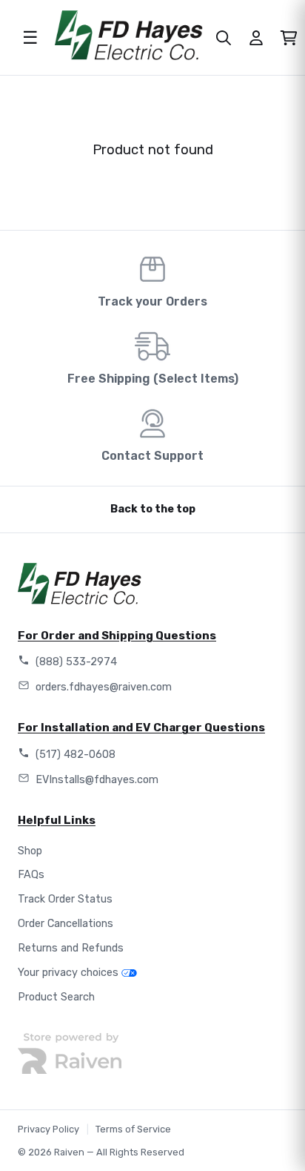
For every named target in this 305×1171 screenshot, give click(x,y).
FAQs (31, 874)
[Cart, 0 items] (289, 38)
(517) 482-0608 (75, 754)
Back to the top (152, 509)
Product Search (56, 997)
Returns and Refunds (71, 948)
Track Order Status (65, 899)
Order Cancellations (65, 923)
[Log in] (256, 38)
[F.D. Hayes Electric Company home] (129, 35)
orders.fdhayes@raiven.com (104, 687)
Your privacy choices (68, 972)
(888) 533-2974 (76, 662)
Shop (30, 851)
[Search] (223, 38)
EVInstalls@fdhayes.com (97, 779)
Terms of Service (133, 1129)
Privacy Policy (48, 1129)
